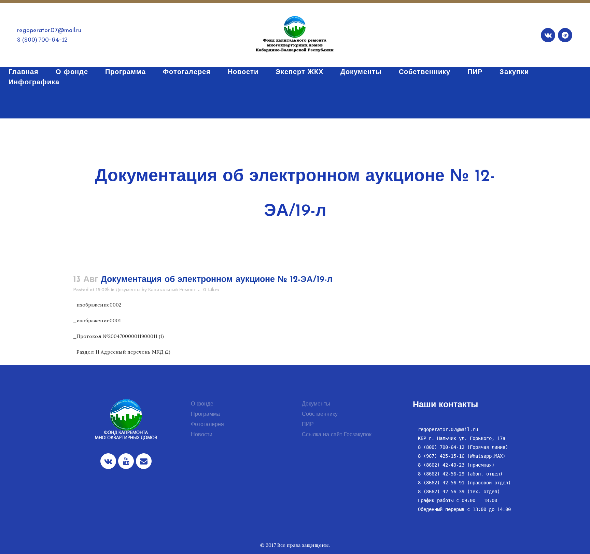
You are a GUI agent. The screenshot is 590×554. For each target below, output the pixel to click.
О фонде (202, 404)
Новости (201, 435)
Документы (128, 290)
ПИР (308, 424)
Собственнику (320, 414)
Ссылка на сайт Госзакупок (336, 435)
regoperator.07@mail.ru (49, 31)
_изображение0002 (97, 305)
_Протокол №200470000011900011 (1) (118, 336)
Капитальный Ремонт (172, 290)
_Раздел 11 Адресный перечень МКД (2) (121, 352)
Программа (205, 414)
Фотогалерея (207, 424)
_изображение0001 (97, 320)
